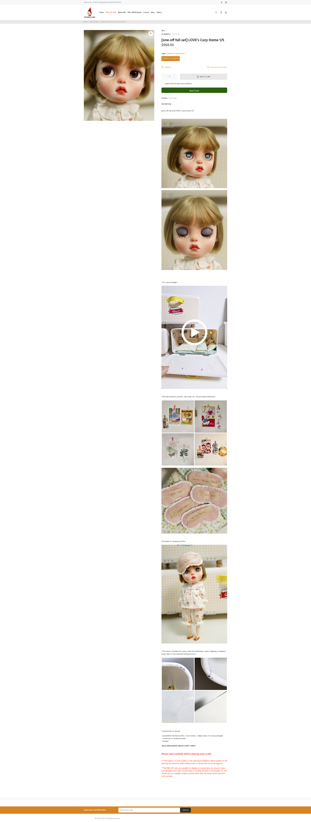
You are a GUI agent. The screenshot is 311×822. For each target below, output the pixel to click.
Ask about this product (219, 67)
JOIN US (185, 810)
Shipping (168, 67)
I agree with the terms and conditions (178, 83)
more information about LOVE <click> (179, 745)
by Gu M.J (173, 98)
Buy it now (194, 90)
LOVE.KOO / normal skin (170, 58)
